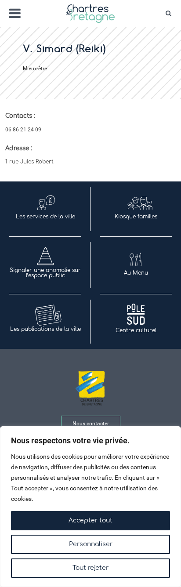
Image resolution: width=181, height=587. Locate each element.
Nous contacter (90, 423)
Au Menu (136, 273)
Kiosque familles (136, 217)
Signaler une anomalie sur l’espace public (45, 273)
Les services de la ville (45, 217)
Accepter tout (90, 520)
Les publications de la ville (45, 329)
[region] (90, 506)
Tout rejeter (90, 568)
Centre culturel (136, 330)
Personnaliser (90, 544)
